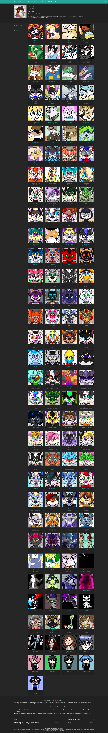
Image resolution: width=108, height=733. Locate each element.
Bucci (86, 224)
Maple (86, 285)
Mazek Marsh (52, 325)
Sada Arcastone (69, 162)
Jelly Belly (35, 61)
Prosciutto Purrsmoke (86, 447)
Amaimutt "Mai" (52, 407)
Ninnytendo (69, 529)
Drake (52, 366)
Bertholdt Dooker (35, 101)
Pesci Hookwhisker (86, 468)
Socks (35, 325)
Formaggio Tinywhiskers (52, 468)
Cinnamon (69, 183)
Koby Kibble (69, 122)
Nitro (69, 325)
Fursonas (18, 28)
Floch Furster (36, 81)
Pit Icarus (86, 508)
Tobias (52, 346)
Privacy (69, 723)
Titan (69, 590)
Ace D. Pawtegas (35, 40)
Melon (69, 630)
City (35, 590)
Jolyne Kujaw (86, 142)
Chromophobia (86, 569)
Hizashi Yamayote (52, 529)
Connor (69, 549)
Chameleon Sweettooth (35, 386)
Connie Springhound (52, 122)
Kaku (69, 40)
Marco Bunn (69, 101)
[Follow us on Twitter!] (69, 720)
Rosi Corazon (52, 40)
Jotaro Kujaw (86, 346)
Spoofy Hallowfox (36, 183)
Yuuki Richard (86, 651)
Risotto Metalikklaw (35, 468)
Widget (86, 305)
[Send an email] (71, 720)
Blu (69, 488)
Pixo (69, 305)
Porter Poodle (36, 630)
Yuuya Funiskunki (86, 529)
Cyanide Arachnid (52, 610)
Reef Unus (86, 244)
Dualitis (35, 610)
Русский (92, 724)
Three (52, 305)
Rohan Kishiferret (69, 203)
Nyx (52, 386)
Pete (52, 508)
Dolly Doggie (52, 630)
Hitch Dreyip (52, 142)
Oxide (52, 590)
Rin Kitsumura (36, 427)
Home (56, 719)
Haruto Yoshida (35, 671)
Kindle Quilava (35, 244)
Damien (69, 610)
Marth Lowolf (36, 569)
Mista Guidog (53, 264)
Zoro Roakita (69, 81)
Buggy (69, 61)
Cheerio (86, 549)
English (92, 719)
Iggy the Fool (86, 407)
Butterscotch (35, 508)
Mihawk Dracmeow (86, 61)
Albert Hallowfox (86, 162)
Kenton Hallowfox (86, 488)
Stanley (69, 508)
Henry (35, 529)
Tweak (52, 569)
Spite (52, 549)
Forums (56, 724)
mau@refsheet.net (51, 730)
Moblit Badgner (35, 142)
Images (56, 722)
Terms (69, 722)
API (69, 725)
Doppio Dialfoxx (52, 447)
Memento (69, 285)
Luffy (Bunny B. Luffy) (52, 101)
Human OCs (18, 30)
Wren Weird (69, 651)
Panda (86, 610)
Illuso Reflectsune (69, 427)
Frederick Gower (86, 671)
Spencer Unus (52, 224)
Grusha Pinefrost (86, 101)
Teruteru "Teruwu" (69, 224)
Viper (35, 549)
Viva (86, 264)
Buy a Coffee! (19, 708)
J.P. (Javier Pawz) (52, 81)
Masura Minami (35, 692)
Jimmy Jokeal (52, 183)
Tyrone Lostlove (86, 590)
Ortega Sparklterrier (69, 569)
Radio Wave (35, 264)
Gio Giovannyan (35, 447)
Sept (86, 203)
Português (92, 722)
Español (92, 721)
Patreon (30, 723)
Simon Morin (69, 671)
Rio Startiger (35, 203)
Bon (52, 61)
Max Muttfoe (69, 346)
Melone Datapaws (52, 203)
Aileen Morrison (52, 651)
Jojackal (86, 630)
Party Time (69, 386)
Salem (86, 366)
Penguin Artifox (86, 40)
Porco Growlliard (69, 142)
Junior (69, 447)
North (35, 366)
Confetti (35, 407)
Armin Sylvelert (35, 122)
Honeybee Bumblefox (52, 427)
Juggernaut (35, 224)
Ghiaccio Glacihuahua (69, 468)
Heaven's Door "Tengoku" (86, 427)
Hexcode (86, 386)
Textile (86, 325)
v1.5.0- (62, 728)
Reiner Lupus (86, 122)
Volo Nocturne (86, 183)
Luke (69, 366)
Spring (35, 162)
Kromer (35, 346)
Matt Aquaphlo (52, 162)
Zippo (69, 407)
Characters (57, 721)
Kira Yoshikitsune (69, 244)
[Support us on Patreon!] (77, 720)
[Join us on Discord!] (73, 720)
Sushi (52, 244)
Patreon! (18, 706)
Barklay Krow (86, 81)
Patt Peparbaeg (35, 651)
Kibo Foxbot (35, 488)
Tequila (69, 264)
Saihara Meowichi (52, 488)
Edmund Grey (53, 285)
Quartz (35, 285)
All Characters (19, 25)
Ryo (35, 305)
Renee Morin (52, 671)
